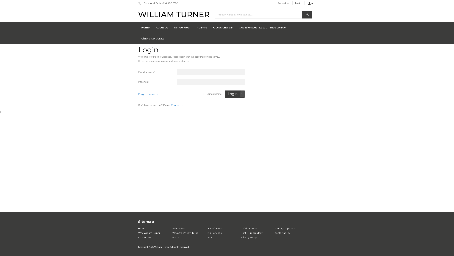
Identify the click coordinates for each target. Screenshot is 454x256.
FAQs (175, 237)
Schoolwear (179, 228)
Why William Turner (149, 232)
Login (298, 3)
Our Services (214, 232)
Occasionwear (215, 228)
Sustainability (282, 232)
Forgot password (148, 94)
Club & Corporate (285, 228)
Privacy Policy (249, 237)
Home (141, 228)
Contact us (177, 105)
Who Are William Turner (185, 232)
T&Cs (209, 237)
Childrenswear (249, 228)
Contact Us (283, 3)
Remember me (214, 94)
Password (143, 82)
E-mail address (146, 72)
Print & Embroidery (251, 232)
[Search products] (307, 14)
